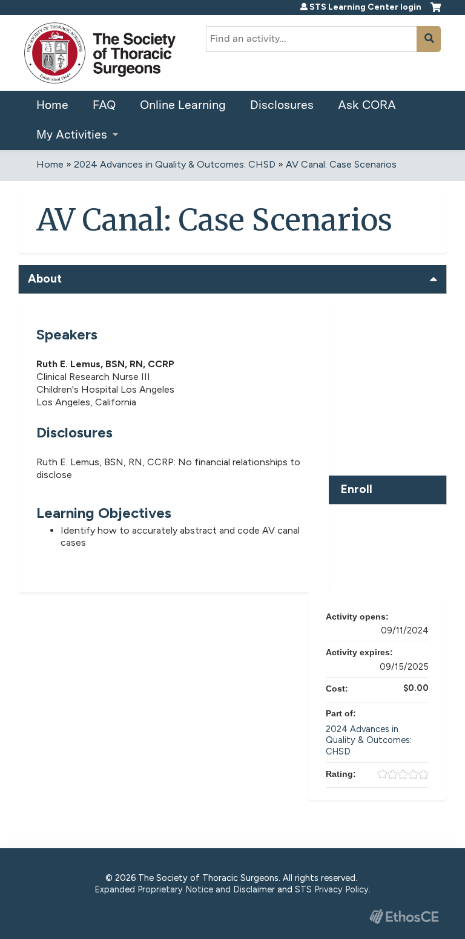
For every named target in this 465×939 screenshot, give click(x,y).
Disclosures (282, 105)
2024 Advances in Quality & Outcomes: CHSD (174, 164)
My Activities (71, 135)
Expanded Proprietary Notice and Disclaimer (184, 889)
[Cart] (435, 12)
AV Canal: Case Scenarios (341, 164)
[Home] (100, 53)
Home (52, 105)
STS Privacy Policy (332, 889)
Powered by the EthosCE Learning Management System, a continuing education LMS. (404, 916)
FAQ (104, 105)
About (45, 279)
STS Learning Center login (365, 7)
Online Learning (183, 105)
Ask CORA (367, 105)
